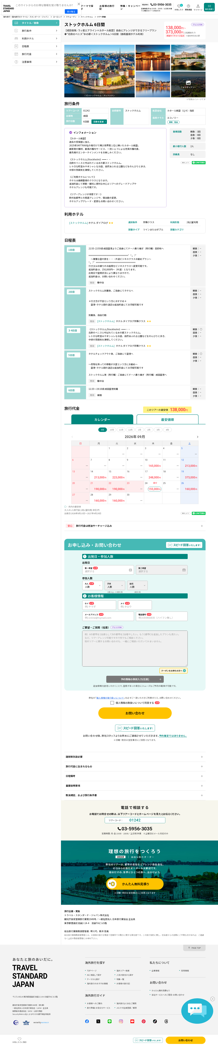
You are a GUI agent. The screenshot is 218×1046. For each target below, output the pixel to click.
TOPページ (92, 970)
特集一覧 (120, 979)
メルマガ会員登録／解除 (127, 1007)
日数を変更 (98, 121)
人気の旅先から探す (125, 974)
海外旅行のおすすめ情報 (97, 983)
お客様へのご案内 (94, 1003)
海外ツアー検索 (123, 970)
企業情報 (155, 970)
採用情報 (185, 970)
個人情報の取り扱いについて (110, 697)
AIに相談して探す (94, 974)
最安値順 (167, 419)
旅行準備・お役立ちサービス (98, 1007)
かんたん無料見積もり (161, 990)
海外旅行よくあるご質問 (126, 1003)
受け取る (71, 11)
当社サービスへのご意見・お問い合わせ (168, 994)
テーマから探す (93, 979)
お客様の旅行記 (123, 983)
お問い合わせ (135, 713)
